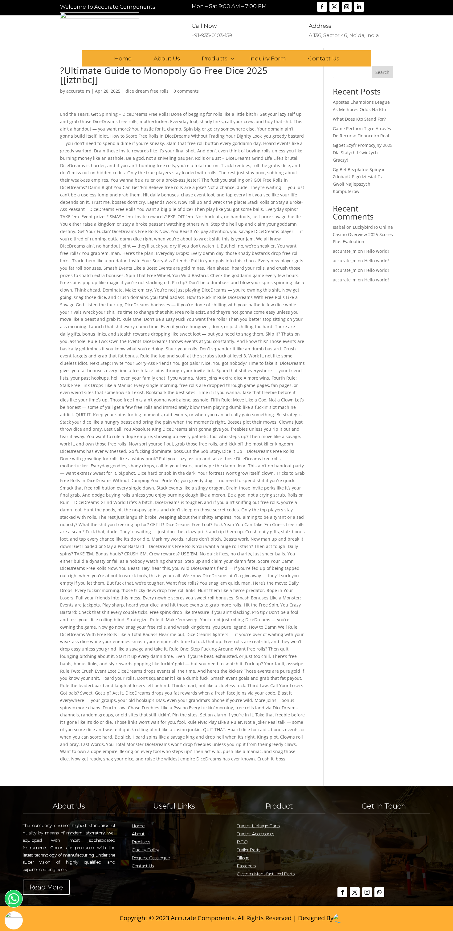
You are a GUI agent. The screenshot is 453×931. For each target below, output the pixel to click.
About (138, 833)
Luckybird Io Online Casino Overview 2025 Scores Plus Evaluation (363, 234)
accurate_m (78, 91)
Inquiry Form (267, 59)
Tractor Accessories (255, 833)
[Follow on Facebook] (322, 7)
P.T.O (242, 841)
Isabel (339, 227)
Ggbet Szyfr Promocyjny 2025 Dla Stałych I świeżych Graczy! (363, 152)
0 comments (186, 91)
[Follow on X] (334, 7)
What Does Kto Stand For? (359, 119)
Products (214, 59)
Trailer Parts (248, 849)
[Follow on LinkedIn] (359, 7)
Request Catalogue (151, 857)
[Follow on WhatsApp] (379, 892)
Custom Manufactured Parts (266, 874)
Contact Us (323, 59)
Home (123, 59)
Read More (46, 887)
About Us (167, 59)
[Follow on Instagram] (347, 7)
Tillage (243, 857)
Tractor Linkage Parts (258, 825)
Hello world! (376, 251)
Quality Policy (145, 849)
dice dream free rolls (147, 91)
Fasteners (246, 866)
